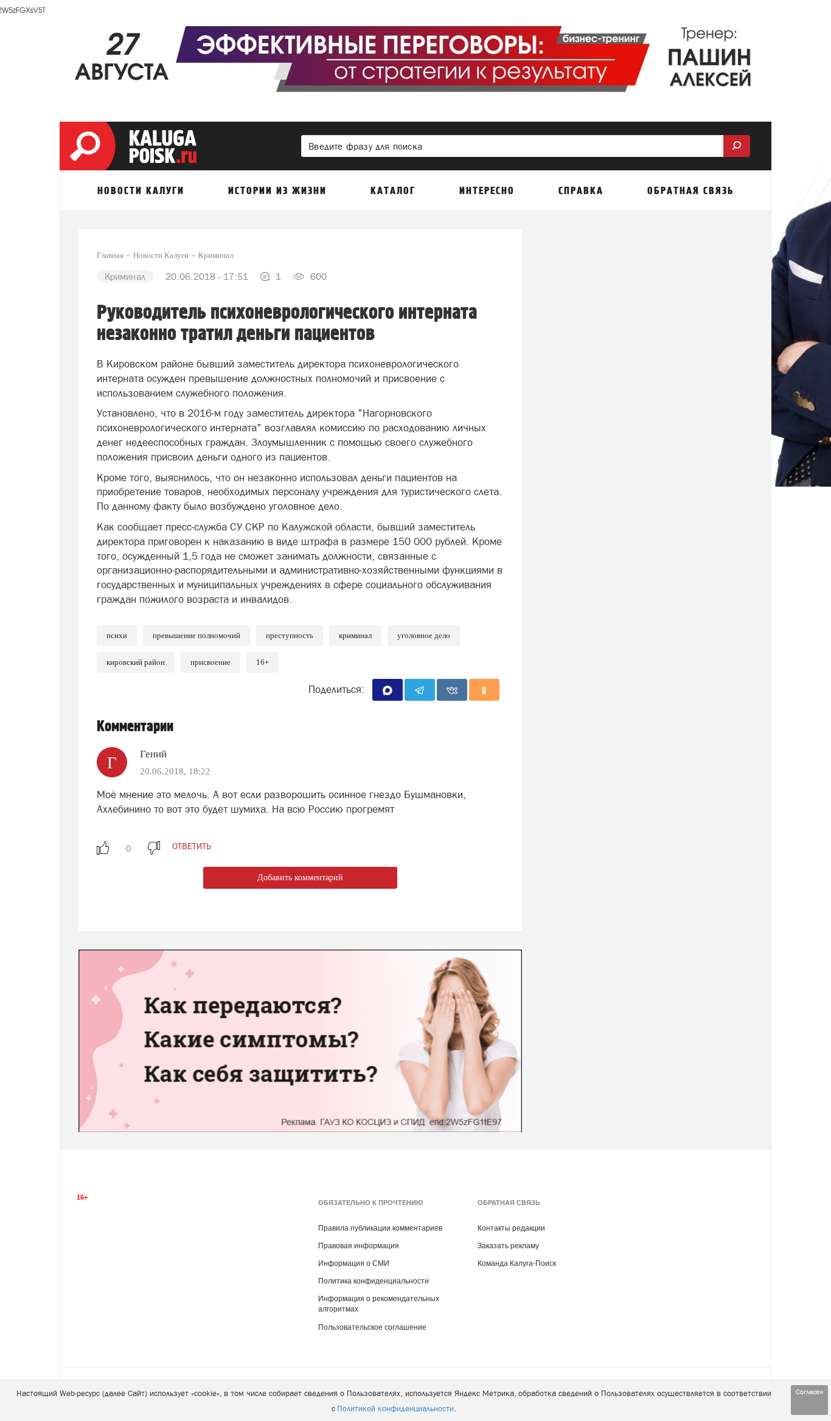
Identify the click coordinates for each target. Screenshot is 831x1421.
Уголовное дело (423, 635)
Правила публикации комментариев (380, 1228)
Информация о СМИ (353, 1263)
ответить (191, 846)
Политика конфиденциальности (373, 1281)
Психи (116, 635)
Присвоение (210, 662)
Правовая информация (358, 1246)
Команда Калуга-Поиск (517, 1263)
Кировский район (135, 662)
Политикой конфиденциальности (395, 1408)
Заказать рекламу (508, 1246)
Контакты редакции (511, 1228)
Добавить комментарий (300, 877)
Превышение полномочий (196, 635)
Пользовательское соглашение (372, 1327)
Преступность (289, 635)
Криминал (355, 635)
